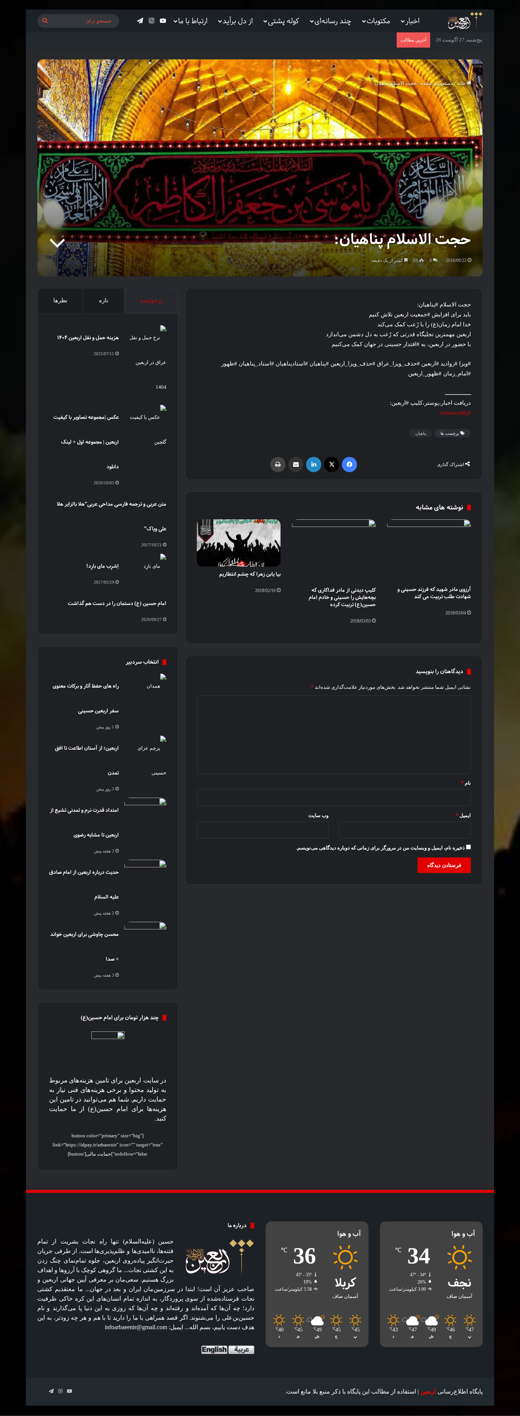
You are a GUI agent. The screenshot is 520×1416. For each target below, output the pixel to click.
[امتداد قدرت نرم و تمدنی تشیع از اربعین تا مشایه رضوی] (145, 812)
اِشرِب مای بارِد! (102, 566)
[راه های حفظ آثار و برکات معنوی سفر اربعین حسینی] (145, 688)
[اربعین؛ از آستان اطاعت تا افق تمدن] (145, 760)
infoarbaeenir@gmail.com (136, 1327)
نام (466, 783)
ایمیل (463, 815)
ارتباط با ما (192, 21)
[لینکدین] (313, 464)
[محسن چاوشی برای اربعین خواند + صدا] (145, 936)
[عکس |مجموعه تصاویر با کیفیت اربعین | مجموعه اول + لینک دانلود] (145, 429)
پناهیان (420, 433)
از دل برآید (238, 21)
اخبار (412, 21)
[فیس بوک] (349, 464)
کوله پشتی (283, 21)
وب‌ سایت (318, 815)
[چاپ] (278, 464)
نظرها (60, 300)
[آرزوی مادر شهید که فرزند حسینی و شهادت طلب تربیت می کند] (429, 550)
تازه (103, 300)
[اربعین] (465, 21)
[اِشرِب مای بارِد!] (145, 568)
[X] (331, 464)
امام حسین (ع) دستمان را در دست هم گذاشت (117, 603)
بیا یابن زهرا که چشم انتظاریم (250, 574)
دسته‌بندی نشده (436, 83)
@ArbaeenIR (455, 413)
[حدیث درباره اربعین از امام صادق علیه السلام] (145, 874)
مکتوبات (378, 21)
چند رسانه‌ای (332, 21)
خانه (462, 83)
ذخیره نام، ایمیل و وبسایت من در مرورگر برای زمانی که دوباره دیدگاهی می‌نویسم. (380, 848)
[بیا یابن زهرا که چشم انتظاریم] (239, 543)
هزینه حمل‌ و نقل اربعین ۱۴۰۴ (88, 337)
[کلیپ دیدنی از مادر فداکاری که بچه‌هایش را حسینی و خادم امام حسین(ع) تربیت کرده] (334, 551)
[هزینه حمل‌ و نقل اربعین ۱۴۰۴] (145, 362)
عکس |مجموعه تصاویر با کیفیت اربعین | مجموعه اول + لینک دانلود (86, 441)
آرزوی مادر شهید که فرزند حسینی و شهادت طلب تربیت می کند (434, 593)
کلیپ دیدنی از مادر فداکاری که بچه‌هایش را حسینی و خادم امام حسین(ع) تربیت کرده (342, 597)
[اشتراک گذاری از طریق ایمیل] (295, 464)
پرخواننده (151, 300)
